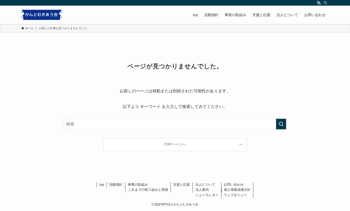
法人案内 (202, 190)
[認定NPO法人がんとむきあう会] (41, 15)
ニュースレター (207, 195)
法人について (205, 184)
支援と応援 (181, 184)
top (101, 184)
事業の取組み (138, 184)
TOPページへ (175, 144)
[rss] (318, 3)
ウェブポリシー (235, 195)
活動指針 (115, 184)
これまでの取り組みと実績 (148, 190)
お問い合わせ (234, 184)
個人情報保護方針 (237, 190)
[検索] (325, 3)
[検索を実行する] (281, 124)
